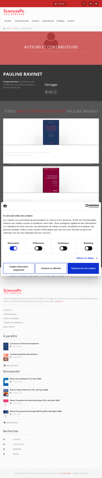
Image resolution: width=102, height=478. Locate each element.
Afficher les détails (85, 258)
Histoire (35, 20)
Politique (61, 20)
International (48, 20)
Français (61, 4)
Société (70, 20)
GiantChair (66, 473)
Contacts (7, 310)
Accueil (8, 20)
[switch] (38, 248)
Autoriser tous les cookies (83, 268)
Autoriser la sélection (51, 268)
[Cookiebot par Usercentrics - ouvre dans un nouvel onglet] (87, 206)
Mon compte (8, 327)
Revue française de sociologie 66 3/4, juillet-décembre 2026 (35, 411)
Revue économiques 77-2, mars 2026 (25, 378)
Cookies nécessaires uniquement (18, 268)
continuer (59, 301)
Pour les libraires (11, 318)
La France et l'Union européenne (24, 343)
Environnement (22, 20)
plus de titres (12, 365)
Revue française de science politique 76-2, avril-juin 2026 (34, 400)
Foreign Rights (10, 314)
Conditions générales (13, 322)
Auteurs (16, 28)
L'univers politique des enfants (24, 354)
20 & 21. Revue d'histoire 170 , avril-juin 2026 (29, 390)
